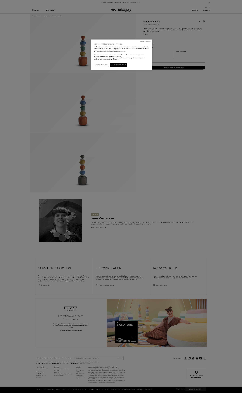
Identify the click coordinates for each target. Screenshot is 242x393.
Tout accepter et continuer (118, 64)
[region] (121, 54)
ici (118, 59)
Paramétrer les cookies (101, 64)
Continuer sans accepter (145, 41)
